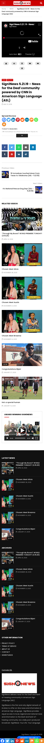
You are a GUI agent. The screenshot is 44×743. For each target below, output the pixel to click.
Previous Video (8, 168)
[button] (22, 430)
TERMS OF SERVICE (9, 646)
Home (4, 9)
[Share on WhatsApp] (19, 147)
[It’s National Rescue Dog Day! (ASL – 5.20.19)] (38, 189)
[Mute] (33, 438)
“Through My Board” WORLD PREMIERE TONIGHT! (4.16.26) (22, 234)
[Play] (7, 438)
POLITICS (10, 80)
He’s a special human (11, 402)
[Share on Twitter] (12, 147)
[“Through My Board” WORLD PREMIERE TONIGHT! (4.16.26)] (7, 468)
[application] (22, 431)
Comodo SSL (7, 670)
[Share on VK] (19, 154)
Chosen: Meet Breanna (11, 336)
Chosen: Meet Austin (10, 302)
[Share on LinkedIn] (33, 147)
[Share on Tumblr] (5, 154)
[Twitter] (9, 120)
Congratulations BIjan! (11, 369)
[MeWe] (27, 120)
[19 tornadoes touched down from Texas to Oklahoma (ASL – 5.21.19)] (5, 174)
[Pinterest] (18, 120)
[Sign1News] (22, 3)
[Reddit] (22, 120)
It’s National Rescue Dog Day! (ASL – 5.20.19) (18, 189)
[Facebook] (4, 120)
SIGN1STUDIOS (7, 655)
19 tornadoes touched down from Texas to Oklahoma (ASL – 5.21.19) (25, 174)
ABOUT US (6, 649)
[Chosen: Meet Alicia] (7, 485)
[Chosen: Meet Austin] (7, 501)
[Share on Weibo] (26, 154)
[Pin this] (12, 154)
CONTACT (6, 652)
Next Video (37, 183)
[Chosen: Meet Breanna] (7, 518)
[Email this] (26, 147)
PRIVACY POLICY (8, 643)
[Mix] (31, 120)
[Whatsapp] (36, 120)
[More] (4, 124)
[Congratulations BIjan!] (7, 534)
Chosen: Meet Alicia (10, 269)
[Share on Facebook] (5, 147)
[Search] (41, 3)
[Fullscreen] (36, 438)
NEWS (11, 9)
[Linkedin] (13, 120)
